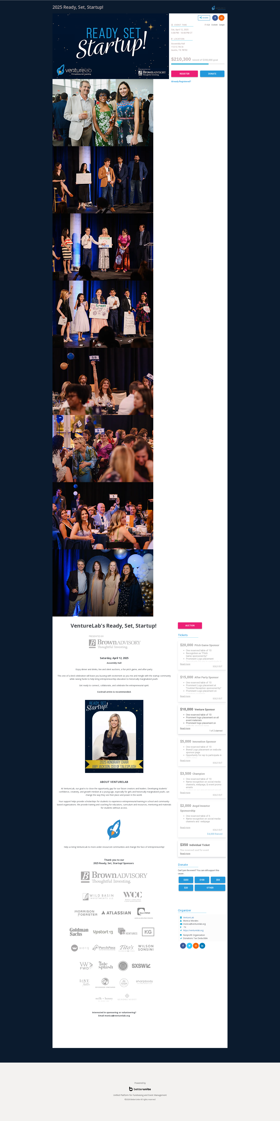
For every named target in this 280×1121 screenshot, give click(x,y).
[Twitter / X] (189, 946)
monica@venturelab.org (194, 924)
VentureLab (188, 917)
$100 (202, 880)
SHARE (205, 18)
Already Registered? (181, 81)
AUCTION (190, 625)
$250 (186, 880)
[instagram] (196, 946)
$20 (186, 888)
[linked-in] (202, 946)
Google (221, 25)
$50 (218, 880)
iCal (208, 25)
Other (210, 888)
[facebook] (215, 18)
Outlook (214, 25)
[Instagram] (221, 18)
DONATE (212, 74)
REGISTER (184, 74)
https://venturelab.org (193, 930)
